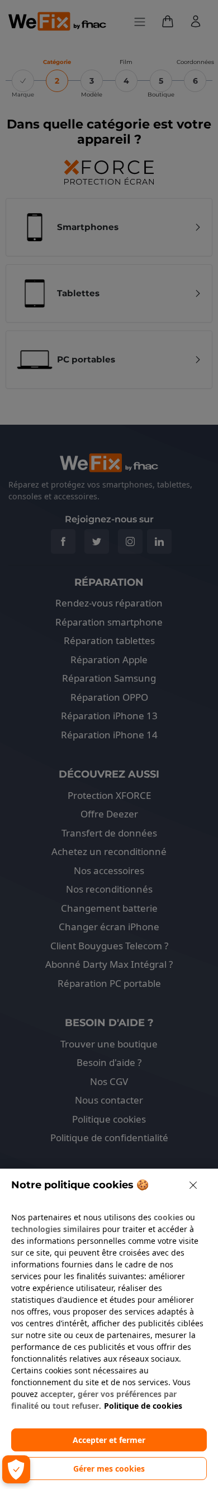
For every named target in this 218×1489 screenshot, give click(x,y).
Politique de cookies (143, 1405)
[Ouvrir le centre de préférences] (16, 1469)
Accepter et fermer (109, 1440)
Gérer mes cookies (109, 1468)
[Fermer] (193, 1185)
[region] (109, 1329)
